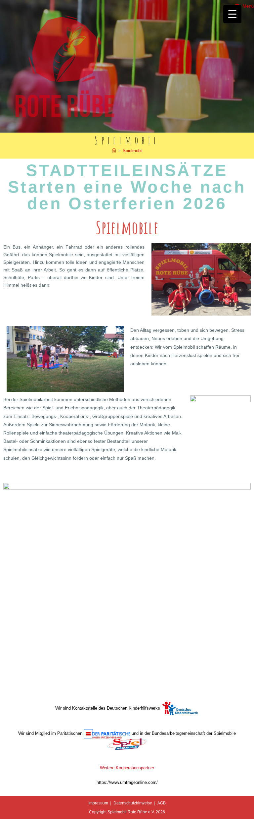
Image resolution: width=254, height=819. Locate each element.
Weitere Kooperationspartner (127, 767)
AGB (161, 803)
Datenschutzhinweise (132, 803)
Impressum (98, 803)
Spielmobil (133, 150)
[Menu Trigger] (232, 14)
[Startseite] (114, 150)
